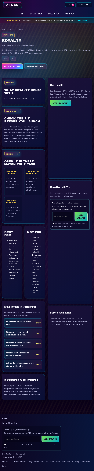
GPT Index (69, 14)
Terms (78, 20)
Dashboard (44, 461)
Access (36, 461)
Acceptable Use (67, 461)
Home (22, 14)
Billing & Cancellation (82, 461)
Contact (4, 466)
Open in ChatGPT (12, 66)
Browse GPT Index (35, 66)
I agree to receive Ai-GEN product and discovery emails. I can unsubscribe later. (69, 225)
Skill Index (53, 14)
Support (85, 20)
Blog (30, 461)
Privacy (58, 461)
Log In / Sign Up (84, 5)
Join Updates (81, 216)
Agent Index (36, 14)
